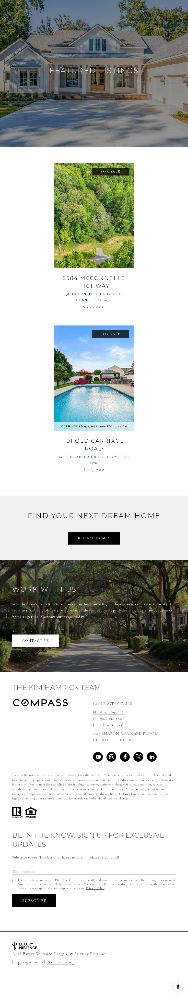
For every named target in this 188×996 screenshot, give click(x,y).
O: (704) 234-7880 (108, 718)
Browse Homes (94, 538)
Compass (110, 775)
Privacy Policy (95, 888)
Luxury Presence (91, 953)
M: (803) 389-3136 (108, 712)
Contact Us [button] (35, 641)
